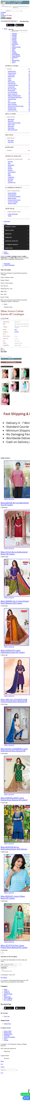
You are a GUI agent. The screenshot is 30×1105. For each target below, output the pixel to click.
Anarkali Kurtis (12, 99)
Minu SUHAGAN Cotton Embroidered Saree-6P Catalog (13, 651)
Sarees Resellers (12, 193)
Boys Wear (11, 140)
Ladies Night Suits (13, 214)
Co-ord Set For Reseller (14, 196)
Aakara (14, 48)
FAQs (5, 1038)
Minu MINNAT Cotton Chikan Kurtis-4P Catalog (13, 897)
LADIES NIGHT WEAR (13, 211)
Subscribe (3, 967)
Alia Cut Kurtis (12, 102)
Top (9, 101)
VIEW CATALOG (9, 499)
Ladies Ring (11, 177)
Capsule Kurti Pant (13, 85)
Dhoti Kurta (11, 128)
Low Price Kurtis (12, 92)
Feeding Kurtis (12, 71)
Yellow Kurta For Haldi (14, 122)
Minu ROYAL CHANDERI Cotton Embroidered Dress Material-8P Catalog (14, 751)
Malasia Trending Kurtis (14, 95)
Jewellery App (11, 182)
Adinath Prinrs (16, 60)
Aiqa (13, 63)
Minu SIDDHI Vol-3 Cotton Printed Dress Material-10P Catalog (15, 602)
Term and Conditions (9, 1037)
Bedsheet (9, 150)
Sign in (14, 3)
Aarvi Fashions (16, 54)
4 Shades (14, 38)
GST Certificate (8, 998)
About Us (6, 991)
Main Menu (7, 221)
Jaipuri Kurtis (11, 81)
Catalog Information (9, 265)
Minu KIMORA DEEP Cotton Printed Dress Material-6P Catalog (14, 799)
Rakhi (9, 175)
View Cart (3, 18)
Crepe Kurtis (11, 87)
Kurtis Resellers (12, 194)
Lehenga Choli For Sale (14, 200)
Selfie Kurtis (11, 76)
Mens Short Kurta (12, 129)
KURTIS (9, 69)
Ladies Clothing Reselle (13, 190)
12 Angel (14, 36)
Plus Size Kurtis (12, 88)
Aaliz (13, 50)
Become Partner (8, 994)
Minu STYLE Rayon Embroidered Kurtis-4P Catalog (14, 553)
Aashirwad (15, 57)
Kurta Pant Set (12, 83)
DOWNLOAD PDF (7, 366)
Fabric (5, 304)
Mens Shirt (11, 121)
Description (7, 263)
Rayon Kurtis (11, 90)
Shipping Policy (8, 1034)
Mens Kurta (11, 119)
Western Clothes (12, 203)
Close (10, 15)
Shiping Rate (7, 1023)
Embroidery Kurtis (13, 111)
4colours (14, 39)
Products (6, 253)
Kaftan (9, 80)
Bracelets (10, 161)
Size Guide (4, 351)
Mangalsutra (11, 165)
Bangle (10, 166)
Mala (9, 173)
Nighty (10, 215)
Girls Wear (11, 142)
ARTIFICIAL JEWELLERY (15, 159)
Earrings (10, 168)
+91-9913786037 (6, 1)
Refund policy (8, 1032)
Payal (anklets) (12, 172)
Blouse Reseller (12, 198)
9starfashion (15, 44)
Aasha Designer (16, 56)
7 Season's (14, 42)
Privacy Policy (8, 1031)
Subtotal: (3, 16)
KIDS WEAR (10, 138)
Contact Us (9, 3)
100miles (14, 35)
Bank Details (7, 997)
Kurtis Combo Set (12, 94)
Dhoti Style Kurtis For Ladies (15, 106)
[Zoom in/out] (3, 952)
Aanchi (14, 51)
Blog (5, 995)
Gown (9, 78)
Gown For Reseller (13, 201)
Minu (15, 329)
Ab (13, 59)
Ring (9, 163)
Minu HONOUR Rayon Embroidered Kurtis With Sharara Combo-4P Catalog (14, 849)
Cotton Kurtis (11, 74)
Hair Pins (10, 180)
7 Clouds (14, 41)
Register (19, 3)
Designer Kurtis (12, 73)
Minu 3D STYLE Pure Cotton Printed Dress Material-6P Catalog (14, 946)
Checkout (9, 18)
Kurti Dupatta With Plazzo (15, 97)
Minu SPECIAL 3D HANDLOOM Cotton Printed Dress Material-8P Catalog (14, 701)
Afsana (14, 62)
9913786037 (4, 977)
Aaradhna (14, 53)
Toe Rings (10, 179)
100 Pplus (14, 33)
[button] (15, 1103)
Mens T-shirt (11, 124)
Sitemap (6, 1040)
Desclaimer (7, 1035)
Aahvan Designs (16, 47)
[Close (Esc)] (1, 952)
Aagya (13, 45)
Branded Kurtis (12, 107)
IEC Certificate (8, 1000)
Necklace (10, 170)
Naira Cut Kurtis (12, 104)
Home (5, 28)
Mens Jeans (11, 126)
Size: (2, 348)
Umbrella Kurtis (12, 109)
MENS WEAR (11, 117)
